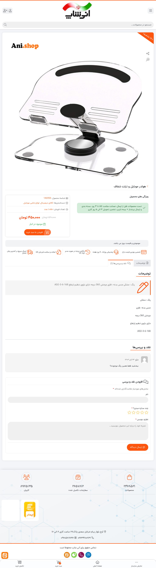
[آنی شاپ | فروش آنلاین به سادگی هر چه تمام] (78, 10)
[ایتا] (4, 555)
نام (147, 394)
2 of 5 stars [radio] (142, 412)
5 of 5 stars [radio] (129, 412)
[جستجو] (4, 25)
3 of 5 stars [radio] (138, 412)
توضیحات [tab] (141, 263)
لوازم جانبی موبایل (31, 202)
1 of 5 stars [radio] (146, 412)
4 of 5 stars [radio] (133, 412)
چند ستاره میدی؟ (139, 408)
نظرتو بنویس (141, 419)
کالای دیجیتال (46, 202)
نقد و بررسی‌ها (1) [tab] (118, 263)
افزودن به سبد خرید (34, 232)
